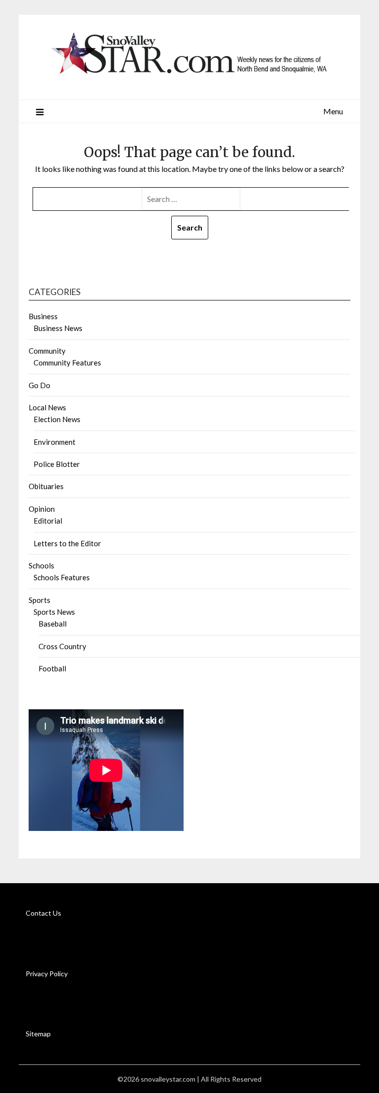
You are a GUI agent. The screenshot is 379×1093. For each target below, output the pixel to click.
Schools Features (62, 577)
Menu (333, 111)
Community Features (67, 362)
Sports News (54, 611)
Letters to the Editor (67, 543)
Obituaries (46, 486)
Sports (39, 600)
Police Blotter (57, 464)
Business (43, 316)
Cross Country (62, 646)
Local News (47, 407)
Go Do (39, 385)
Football (52, 668)
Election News (57, 419)
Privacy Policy (47, 973)
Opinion (42, 508)
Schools (41, 565)
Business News (58, 328)
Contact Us (43, 913)
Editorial (48, 520)
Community (47, 350)
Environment (55, 441)
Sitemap (38, 1033)
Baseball (52, 623)
